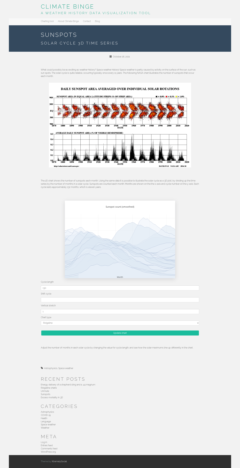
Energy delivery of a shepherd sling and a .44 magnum (68, 384)
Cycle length (47, 282)
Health (44, 418)
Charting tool (47, 21)
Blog (97, 21)
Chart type (46, 317)
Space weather (65, 368)
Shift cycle (46, 293)
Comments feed (49, 448)
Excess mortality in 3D (52, 397)
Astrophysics (50, 368)
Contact (87, 21)
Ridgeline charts (49, 388)
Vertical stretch (48, 305)
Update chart (120, 333)
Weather (45, 427)
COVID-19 (46, 415)
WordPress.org (48, 451)
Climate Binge (67, 6)
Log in (44, 442)
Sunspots (45, 394)
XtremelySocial (59, 461)
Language (46, 421)
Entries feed (47, 445)
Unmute (45, 391)
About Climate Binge (68, 21)
